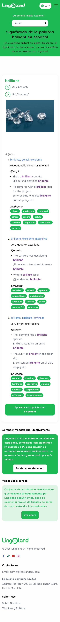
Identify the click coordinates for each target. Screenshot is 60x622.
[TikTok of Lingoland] (8, 556)
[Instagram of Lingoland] (18, 556)
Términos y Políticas (13, 608)
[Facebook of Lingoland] (3, 556)
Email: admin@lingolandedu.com (21, 571)
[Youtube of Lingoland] (13, 556)
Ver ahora (30, 514)
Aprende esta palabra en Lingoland (30, 409)
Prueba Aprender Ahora (30, 468)
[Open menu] (56, 5)
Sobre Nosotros (11, 603)
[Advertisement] (30, 66)
